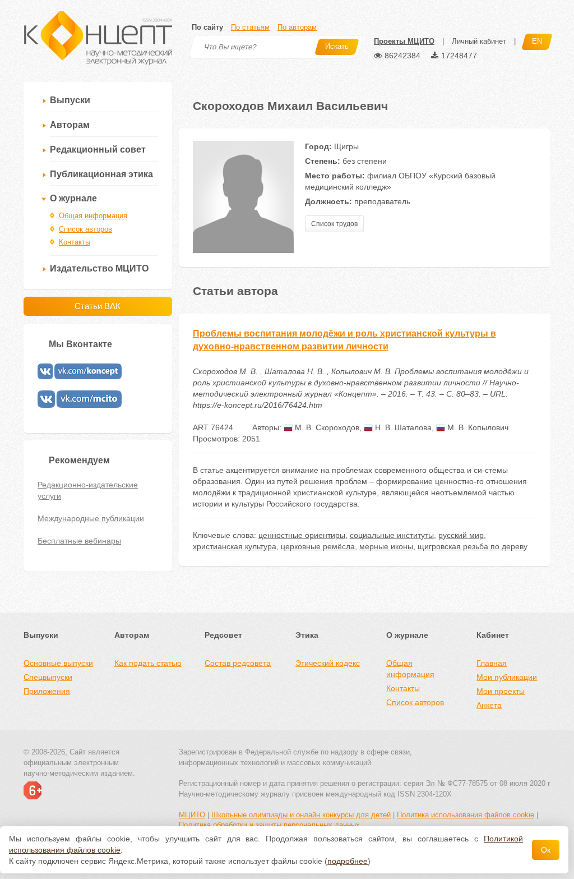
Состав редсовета (238, 663)
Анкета (489, 705)
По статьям (250, 27)
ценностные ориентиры (301, 535)
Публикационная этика (101, 174)
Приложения (47, 691)
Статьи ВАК (98, 306)
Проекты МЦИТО (404, 41)
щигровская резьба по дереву (472, 546)
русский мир (461, 535)
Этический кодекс (327, 663)
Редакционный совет (98, 149)
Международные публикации (91, 518)
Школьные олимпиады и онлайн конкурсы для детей (301, 815)
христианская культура (234, 546)
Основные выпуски (58, 663)
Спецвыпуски (48, 677)
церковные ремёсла (318, 546)
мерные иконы (386, 546)
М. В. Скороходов (326, 427)
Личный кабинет (479, 41)
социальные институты (392, 535)
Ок (545, 849)
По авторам (297, 27)
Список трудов (334, 224)
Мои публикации (506, 677)
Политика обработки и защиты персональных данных (269, 825)
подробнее (347, 861)
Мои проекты (500, 691)
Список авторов (85, 229)
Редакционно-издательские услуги (88, 490)
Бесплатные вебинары (79, 540)
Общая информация (93, 215)
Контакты (74, 242)
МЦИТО (192, 815)
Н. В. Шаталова (402, 427)
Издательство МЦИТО (99, 268)
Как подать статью (148, 663)
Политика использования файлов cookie (465, 815)
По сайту (207, 27)
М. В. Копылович (476, 427)
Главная (491, 663)
